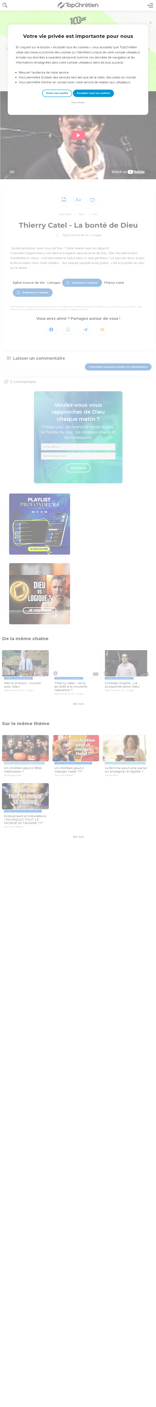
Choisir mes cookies (57, 93)
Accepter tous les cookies (93, 93)
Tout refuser (78, 102)
